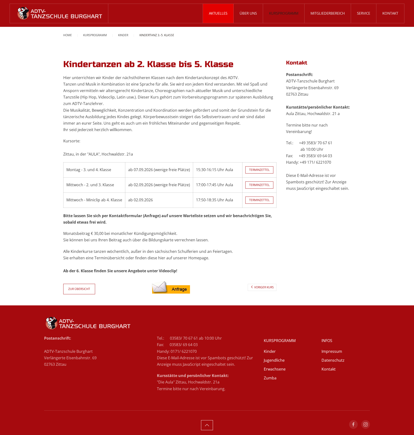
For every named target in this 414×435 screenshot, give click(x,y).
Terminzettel (259, 170)
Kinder (270, 351)
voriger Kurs (264, 287)
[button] (207, 425)
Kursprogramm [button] (283, 13)
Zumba (270, 378)
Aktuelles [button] (218, 13)
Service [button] (363, 13)
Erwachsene (275, 369)
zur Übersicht (79, 289)
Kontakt (390, 13)
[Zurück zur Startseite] (59, 13)
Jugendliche (274, 360)
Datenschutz (333, 360)
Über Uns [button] (248, 13)
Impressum (332, 351)
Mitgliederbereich (327, 13)
